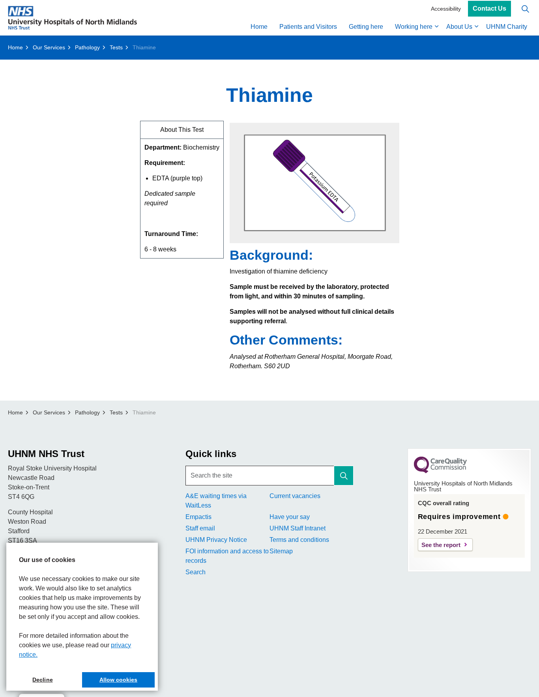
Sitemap (281, 551)
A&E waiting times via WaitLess (216, 501)
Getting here (366, 26)
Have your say (290, 516)
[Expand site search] (525, 9)
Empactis (198, 516)
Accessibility (446, 9)
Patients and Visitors (308, 26)
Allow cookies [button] (118, 679)
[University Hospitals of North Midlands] (72, 18)
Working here (413, 26)
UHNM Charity (506, 26)
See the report (440, 544)
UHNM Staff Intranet (298, 528)
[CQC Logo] (440, 471)
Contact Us (489, 9)
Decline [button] (42, 679)
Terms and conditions (299, 539)
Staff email (200, 528)
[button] (344, 475)
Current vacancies (295, 496)
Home (259, 26)
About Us (459, 26)
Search (195, 572)
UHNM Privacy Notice (216, 539)
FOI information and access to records (227, 556)
